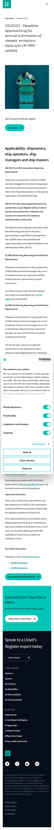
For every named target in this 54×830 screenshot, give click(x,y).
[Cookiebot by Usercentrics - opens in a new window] (39, 359)
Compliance (10, 813)
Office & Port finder (14, 736)
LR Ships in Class (12, 730)
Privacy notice (11, 802)
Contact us (13, 127)
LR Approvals (11, 725)
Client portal (10, 714)
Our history (10, 683)
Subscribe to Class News (19, 618)
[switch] (47, 416)
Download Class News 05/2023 (21, 576)
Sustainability (11, 689)
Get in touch (14, 657)
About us (9, 673)
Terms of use (10, 806)
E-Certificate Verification (16, 720)
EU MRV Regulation (19, 567)
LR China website (13, 694)
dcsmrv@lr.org (32, 556)
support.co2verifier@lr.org (30, 484)
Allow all (27, 452)
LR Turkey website (13, 699)
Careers (8, 678)
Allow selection (27, 460)
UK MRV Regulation (19, 562)
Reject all (27, 468)
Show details (39, 444)
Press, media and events (16, 741)
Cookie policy (10, 809)
